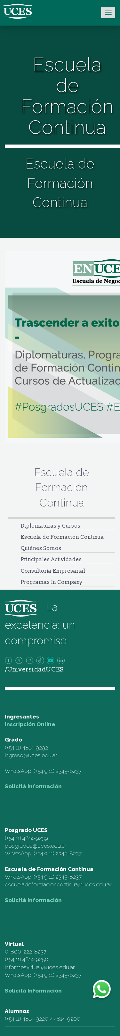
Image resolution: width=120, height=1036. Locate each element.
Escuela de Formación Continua (62, 537)
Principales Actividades (51, 559)
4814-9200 (67, 1019)
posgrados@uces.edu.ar (35, 846)
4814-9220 (35, 1019)
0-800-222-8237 (25, 951)
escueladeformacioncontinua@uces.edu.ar (58, 884)
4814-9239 (35, 838)
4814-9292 (35, 747)
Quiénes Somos (41, 548)
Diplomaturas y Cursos (51, 525)
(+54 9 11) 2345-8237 (58, 771)
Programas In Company (52, 582)
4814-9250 (35, 959)
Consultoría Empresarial (53, 571)
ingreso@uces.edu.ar (31, 755)
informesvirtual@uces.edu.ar (40, 967)
